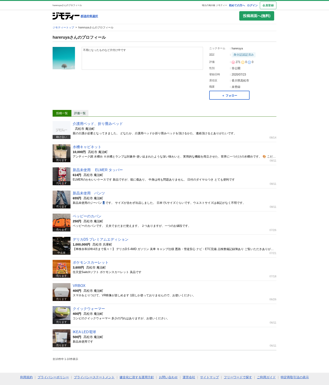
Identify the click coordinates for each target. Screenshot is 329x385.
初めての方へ (237, 5)
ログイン (252, 5)
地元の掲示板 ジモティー (214, 5)
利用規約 (26, 377)
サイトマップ (209, 377)
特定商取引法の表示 (295, 377)
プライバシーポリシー (53, 377)
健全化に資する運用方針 (137, 377)
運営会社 (189, 377)
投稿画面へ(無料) (256, 16)
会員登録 (268, 5)
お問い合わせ (168, 377)
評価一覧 (80, 113)
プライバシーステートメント (94, 377)
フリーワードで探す (238, 377)
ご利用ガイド (266, 377)
